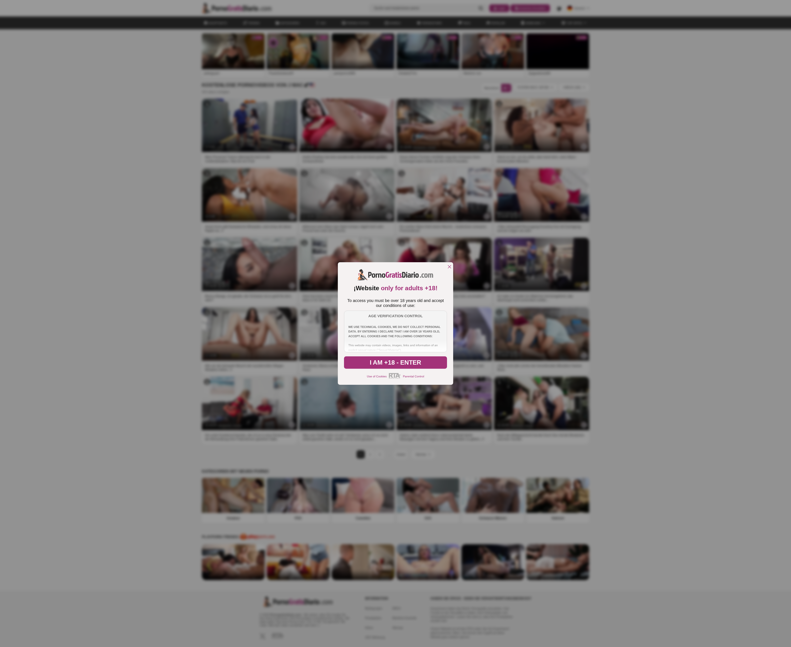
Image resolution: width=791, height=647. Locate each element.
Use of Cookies (377, 376)
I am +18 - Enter (395, 362)
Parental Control (413, 376)
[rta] (395, 378)
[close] (449, 267)
